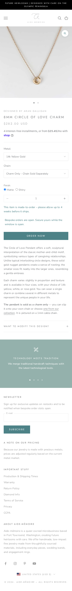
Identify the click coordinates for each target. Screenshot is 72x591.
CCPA (7, 513)
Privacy (8, 506)
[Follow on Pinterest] (25, 563)
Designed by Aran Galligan (25, 111)
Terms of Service (13, 500)
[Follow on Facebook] (5, 563)
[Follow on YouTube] (34, 563)
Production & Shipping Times (21, 476)
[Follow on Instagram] (15, 563)
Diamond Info (12, 494)
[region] (36, 360)
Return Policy (11, 488)
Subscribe (17, 429)
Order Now (36, 236)
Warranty (9, 482)
